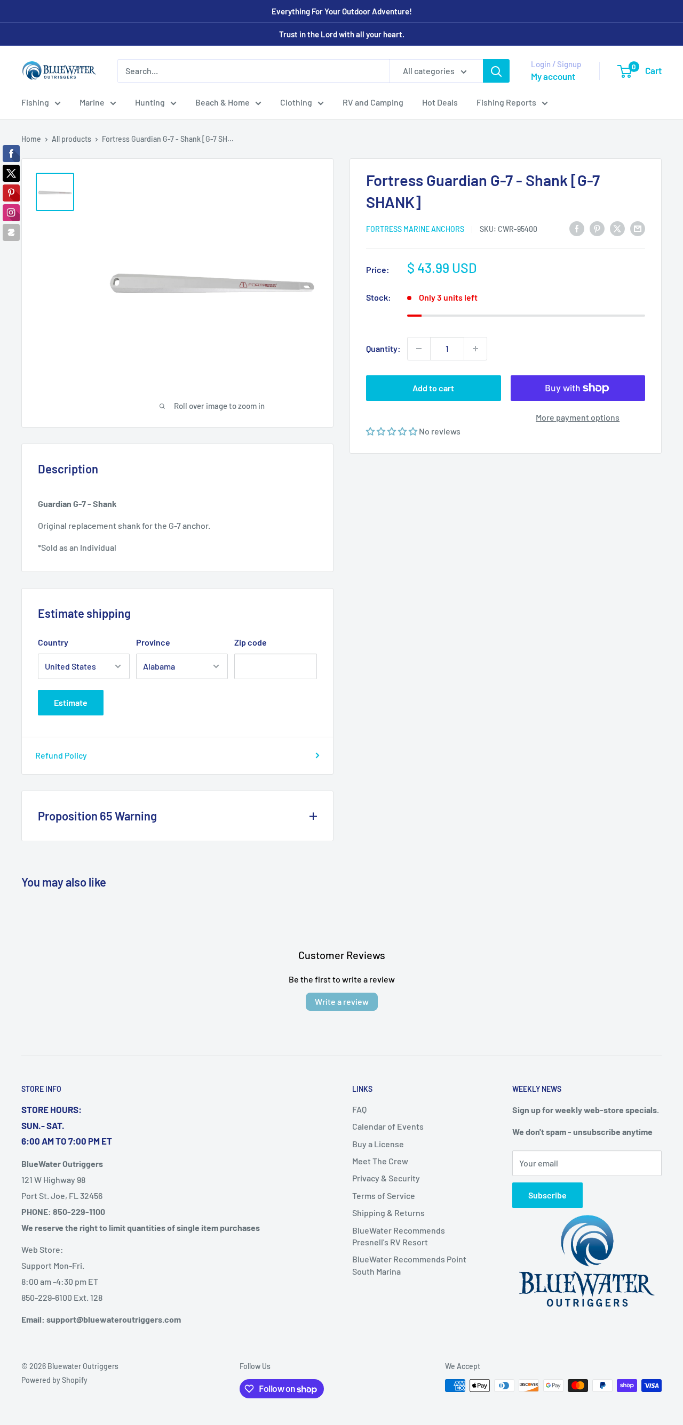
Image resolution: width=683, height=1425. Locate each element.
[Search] (496, 71)
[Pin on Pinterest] (597, 228)
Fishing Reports (506, 102)
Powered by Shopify (54, 1379)
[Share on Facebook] (576, 228)
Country (53, 642)
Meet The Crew (380, 1161)
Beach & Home (222, 102)
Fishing (35, 102)
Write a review (342, 1001)
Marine (92, 102)
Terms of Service (383, 1195)
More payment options (578, 417)
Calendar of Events (388, 1126)
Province (153, 642)
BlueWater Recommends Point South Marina (409, 1265)
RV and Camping (373, 102)
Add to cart (433, 388)
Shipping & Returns (388, 1212)
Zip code (250, 642)
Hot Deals (440, 102)
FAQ (359, 1109)
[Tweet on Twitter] (617, 228)
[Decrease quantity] (419, 348)
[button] (392, 431)
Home (31, 138)
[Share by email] (637, 228)
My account (553, 76)
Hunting (150, 102)
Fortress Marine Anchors (415, 229)
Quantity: (383, 348)
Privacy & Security (386, 1178)
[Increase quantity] (475, 348)
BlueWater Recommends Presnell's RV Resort (398, 1236)
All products (71, 138)
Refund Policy (61, 755)
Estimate (71, 702)
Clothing (296, 102)
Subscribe (547, 1195)
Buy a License (378, 1144)
